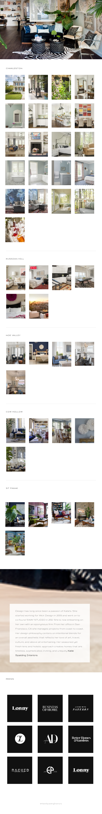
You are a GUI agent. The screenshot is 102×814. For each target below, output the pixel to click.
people (80, 11)
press (91, 11)
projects (67, 11)
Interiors (30, 5)
